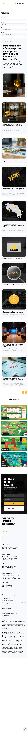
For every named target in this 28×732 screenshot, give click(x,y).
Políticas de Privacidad (6, 608)
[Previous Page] (23, 392)
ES (15, 3)
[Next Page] (26, 392)
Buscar (3, 32)
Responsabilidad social (8, 536)
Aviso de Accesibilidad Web (7, 610)
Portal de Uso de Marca (8, 540)
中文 (20, 3)
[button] (25, 4)
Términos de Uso (5, 615)
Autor (2, 22)
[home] (4, 4)
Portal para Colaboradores (9, 538)
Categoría (3, 17)
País (2, 27)
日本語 (23, 3)
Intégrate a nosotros (7, 534)
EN (17, 3)
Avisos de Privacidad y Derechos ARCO (9, 613)
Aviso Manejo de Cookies (7, 611)
